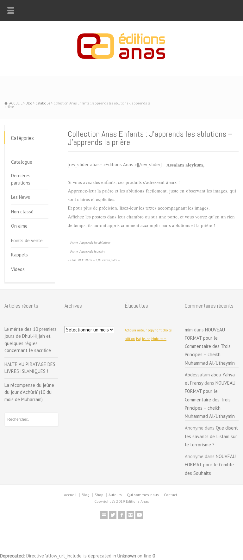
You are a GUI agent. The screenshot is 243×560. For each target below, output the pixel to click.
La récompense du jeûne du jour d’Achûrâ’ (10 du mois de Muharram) (29, 392)
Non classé (22, 212)
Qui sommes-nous (143, 494)
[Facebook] (121, 515)
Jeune (146, 339)
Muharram (158, 339)
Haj (138, 339)
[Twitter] (112, 515)
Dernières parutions (20, 179)
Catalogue (21, 162)
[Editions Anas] (121, 62)
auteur (142, 330)
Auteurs (115, 494)
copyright (155, 330)
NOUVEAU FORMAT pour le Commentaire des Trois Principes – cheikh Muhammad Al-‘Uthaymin (210, 346)
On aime (19, 226)
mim (189, 330)
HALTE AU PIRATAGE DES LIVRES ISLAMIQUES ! (29, 367)
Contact (170, 494)
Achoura (130, 330)
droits (167, 330)
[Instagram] (130, 515)
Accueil (70, 494)
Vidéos (18, 269)
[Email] (104, 515)
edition (130, 339)
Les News (20, 197)
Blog (86, 494)
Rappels (19, 255)
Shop (99, 494)
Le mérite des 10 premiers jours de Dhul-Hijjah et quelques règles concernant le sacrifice (30, 340)
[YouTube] (139, 515)
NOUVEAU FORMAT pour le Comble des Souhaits (210, 464)
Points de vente (27, 240)
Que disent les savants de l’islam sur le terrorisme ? (211, 436)
